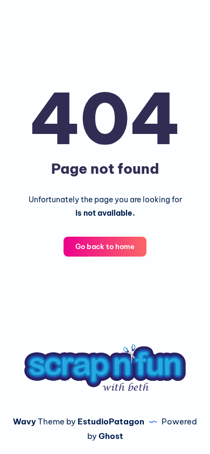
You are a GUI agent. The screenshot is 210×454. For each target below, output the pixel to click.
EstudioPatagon (111, 421)
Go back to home (105, 246)
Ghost (111, 436)
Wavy (24, 421)
